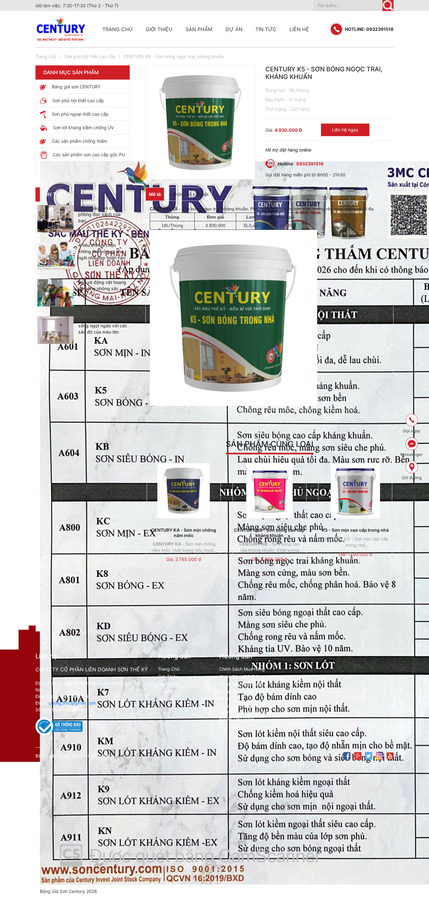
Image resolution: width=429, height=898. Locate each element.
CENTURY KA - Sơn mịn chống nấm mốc (183, 532)
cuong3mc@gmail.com (72, 703)
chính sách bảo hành (241, 684)
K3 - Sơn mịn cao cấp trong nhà (355, 530)
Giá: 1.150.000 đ (355, 554)
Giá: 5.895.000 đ (269, 559)
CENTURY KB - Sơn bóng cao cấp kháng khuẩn (269, 532)
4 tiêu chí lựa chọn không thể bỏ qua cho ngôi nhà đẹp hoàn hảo (101, 251)
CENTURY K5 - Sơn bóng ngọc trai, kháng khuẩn (173, 56)
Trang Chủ (168, 669)
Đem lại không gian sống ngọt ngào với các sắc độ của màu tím (102, 326)
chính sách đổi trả (238, 676)
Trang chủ (117, 29)
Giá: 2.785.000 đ (183, 559)
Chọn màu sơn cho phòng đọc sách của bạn (99, 214)
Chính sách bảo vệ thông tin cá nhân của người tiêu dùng (244, 712)
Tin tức (265, 29)
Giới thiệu (159, 29)
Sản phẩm (199, 29)
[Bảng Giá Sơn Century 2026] (82, 168)
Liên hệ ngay (345, 129)
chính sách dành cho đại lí (241, 695)
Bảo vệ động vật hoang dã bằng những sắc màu (102, 288)
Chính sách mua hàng (242, 669)
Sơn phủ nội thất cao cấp (90, 56)
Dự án (233, 29)
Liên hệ (299, 29)
